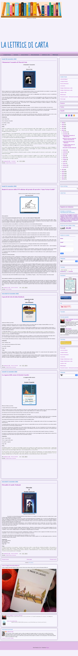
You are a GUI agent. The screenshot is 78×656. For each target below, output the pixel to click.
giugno (64, 157)
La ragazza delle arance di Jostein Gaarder (15, 375)
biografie (62, 110)
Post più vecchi (53, 559)
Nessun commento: (14, 287)
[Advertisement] (41, 27)
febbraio (65, 165)
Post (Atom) (31, 562)
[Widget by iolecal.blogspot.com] (66, 115)
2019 (63, 173)
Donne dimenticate (35, 54)
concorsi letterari (24, 54)
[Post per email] (17, 161)
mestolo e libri (63, 92)
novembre (65, 133)
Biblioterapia (55, 54)
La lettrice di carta (10, 631)
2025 (63, 124)
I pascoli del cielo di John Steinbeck (13, 297)
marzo (64, 163)
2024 (63, 126)
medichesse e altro (46, 54)
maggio (65, 159)
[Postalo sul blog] (21, 161)
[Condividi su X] (22, 161)
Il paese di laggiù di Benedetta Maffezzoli (10, 565)
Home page (29, 559)
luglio (64, 155)
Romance (62, 103)
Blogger (47, 647)
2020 (63, 171)
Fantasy (62, 107)
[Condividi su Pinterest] (24, 161)
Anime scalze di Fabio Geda (12, 621)
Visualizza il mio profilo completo (8, 638)
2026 (63, 122)
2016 (63, 178)
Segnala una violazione (66, 207)
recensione (16, 54)
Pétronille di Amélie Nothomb (11, 485)
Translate (70, 271)
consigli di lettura (7, 54)
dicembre (65, 131)
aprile (64, 161)
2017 (63, 177)
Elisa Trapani (68, 328)
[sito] (65, 299)
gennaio (65, 167)
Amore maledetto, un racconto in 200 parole (14, 615)
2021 (63, 169)
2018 (63, 175)
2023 (63, 128)
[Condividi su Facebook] (23, 161)
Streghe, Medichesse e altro (66, 88)
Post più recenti (5, 559)
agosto (64, 153)
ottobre (65, 150)
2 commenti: (13, 161)
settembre (65, 152)
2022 (63, 130)
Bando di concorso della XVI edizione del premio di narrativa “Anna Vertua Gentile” (28, 189)
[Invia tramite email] (19, 161)
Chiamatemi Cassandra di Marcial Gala (14, 62)
